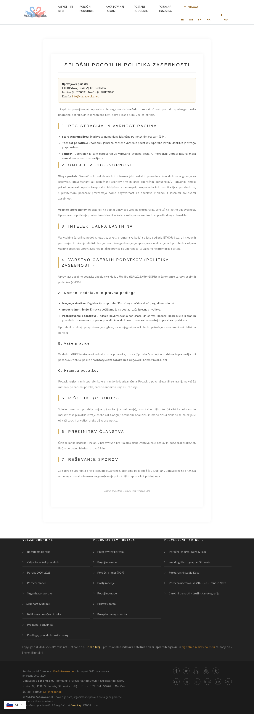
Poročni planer (36, 583)
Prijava (192, 6)
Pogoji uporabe (107, 562)
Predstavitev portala (110, 552)
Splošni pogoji (52, 692)
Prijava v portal (107, 604)
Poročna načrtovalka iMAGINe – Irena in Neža (197, 583)
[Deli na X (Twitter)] (186, 671)
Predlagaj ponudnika (39, 624)
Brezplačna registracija (112, 614)
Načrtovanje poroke (115, 9)
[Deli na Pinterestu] (206, 671)
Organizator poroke (39, 593)
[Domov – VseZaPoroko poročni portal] (35, 12)
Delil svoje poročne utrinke (43, 614)
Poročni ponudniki (86, 9)
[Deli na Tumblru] (216, 671)
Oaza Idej (94, 647)
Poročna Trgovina (165, 9)
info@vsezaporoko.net (85, 96)
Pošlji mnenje (106, 583)
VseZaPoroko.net (64, 671)
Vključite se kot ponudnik (42, 562)
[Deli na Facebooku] (176, 671)
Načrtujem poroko (38, 552)
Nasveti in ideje (65, 9)
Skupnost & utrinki (38, 604)
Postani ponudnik (141, 9)
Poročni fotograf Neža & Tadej (187, 552)
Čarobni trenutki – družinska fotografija (193, 593)
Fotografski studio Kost (183, 572)
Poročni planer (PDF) (110, 572)
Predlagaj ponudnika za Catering (47, 635)
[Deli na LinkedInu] (196, 671)
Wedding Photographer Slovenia (189, 562)
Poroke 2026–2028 (38, 572)
